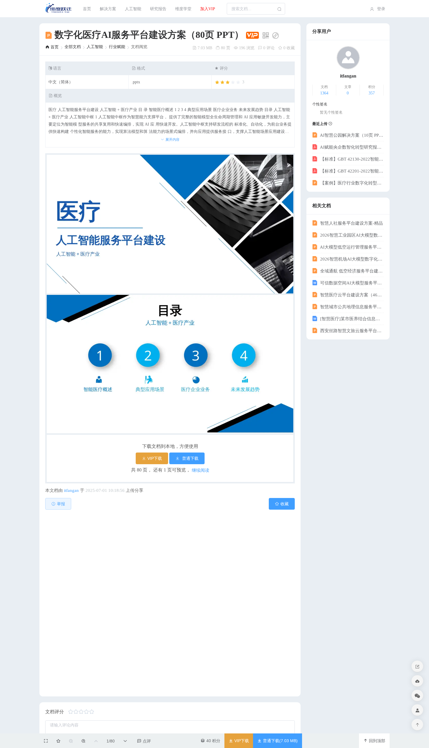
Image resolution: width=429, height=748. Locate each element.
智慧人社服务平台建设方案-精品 (351, 223)
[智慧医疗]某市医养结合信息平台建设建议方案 (351, 318)
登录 (380, 9)
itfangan (71, 490)
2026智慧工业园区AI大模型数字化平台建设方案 (351, 235)
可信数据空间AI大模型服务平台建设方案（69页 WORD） (351, 283)
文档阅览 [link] (139, 47)
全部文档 (72, 47)
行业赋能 (117, 47)
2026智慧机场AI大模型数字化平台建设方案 (351, 259)
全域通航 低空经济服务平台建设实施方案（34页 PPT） (351, 271)
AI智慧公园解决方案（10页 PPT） (351, 135)
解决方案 (108, 9)
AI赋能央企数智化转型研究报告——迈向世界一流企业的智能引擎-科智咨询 (351, 147)
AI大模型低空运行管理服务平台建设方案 (351, 247)
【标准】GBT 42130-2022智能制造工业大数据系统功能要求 (351, 159)
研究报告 (158, 9)
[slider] (229, 82)
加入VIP (207, 9)
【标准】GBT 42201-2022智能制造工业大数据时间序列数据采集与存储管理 (351, 171)
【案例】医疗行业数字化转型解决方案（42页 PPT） (351, 183)
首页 (87, 9)
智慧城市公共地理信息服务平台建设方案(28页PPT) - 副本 (351, 307)
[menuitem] (59, 8)
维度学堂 (183, 9)
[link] (52, 47)
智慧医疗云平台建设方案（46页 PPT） (351, 295)
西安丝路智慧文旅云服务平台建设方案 (351, 330)
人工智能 (133, 9)
